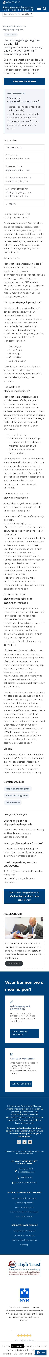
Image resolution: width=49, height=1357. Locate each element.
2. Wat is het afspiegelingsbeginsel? (18, 157)
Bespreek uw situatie (24, 81)
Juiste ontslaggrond (17, 795)
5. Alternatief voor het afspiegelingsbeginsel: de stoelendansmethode (19, 192)
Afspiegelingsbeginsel (18, 789)
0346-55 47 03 (26, 1177)
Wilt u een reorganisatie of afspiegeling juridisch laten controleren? (24, 896)
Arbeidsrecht (13, 802)
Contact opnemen (21, 1084)
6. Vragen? (11, 204)
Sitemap (24, 1245)
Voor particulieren (24, 1216)
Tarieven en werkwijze (24, 1235)
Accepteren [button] (17, 1346)
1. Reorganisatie (14, 147)
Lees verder (14, 963)
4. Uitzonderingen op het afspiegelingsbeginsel (19, 179)
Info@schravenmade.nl (26, 1182)
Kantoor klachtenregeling (24, 1240)
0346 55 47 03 (13, 2)
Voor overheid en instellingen (24, 1212)
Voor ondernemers (24, 1207)
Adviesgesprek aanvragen (19, 1033)
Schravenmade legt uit (24, 1231)
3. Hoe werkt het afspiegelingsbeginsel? (18, 168)
